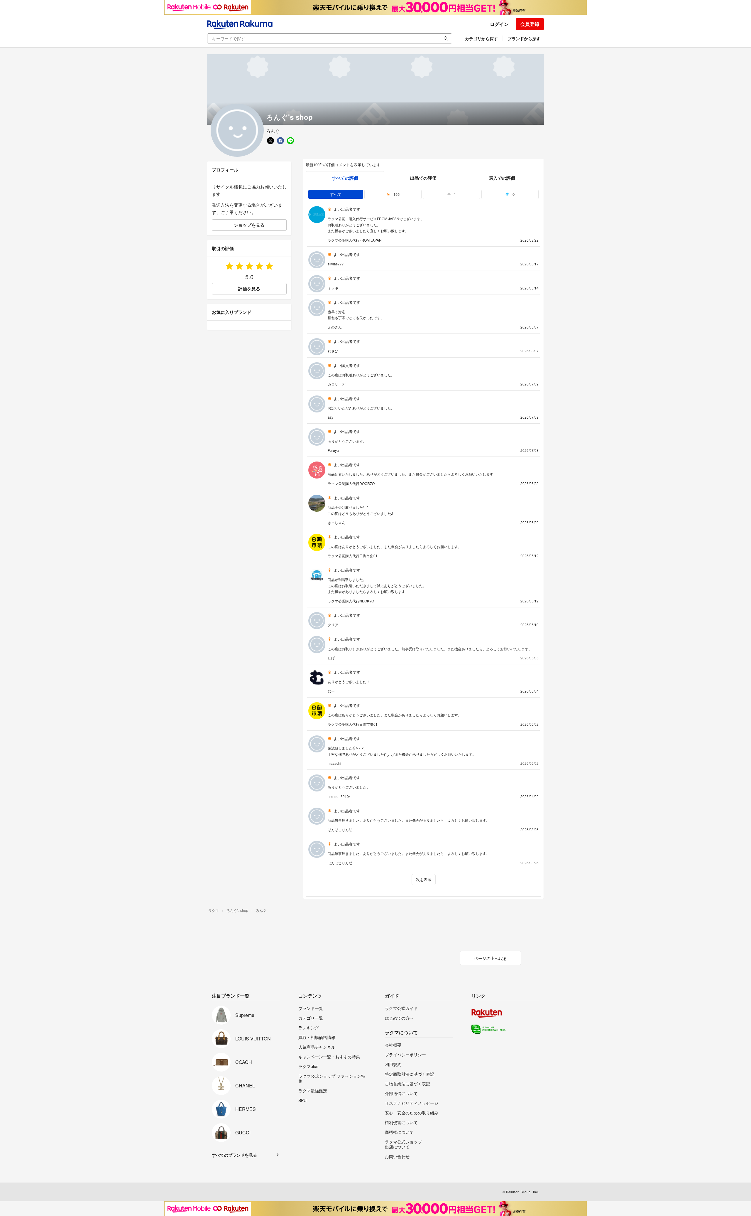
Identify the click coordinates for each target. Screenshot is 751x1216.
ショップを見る (249, 225)
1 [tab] (454, 194)
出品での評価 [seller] (423, 178)
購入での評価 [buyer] (502, 178)
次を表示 (423, 879)
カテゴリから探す (481, 38)
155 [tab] (396, 194)
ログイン (499, 24)
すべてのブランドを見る (234, 1155)
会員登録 (529, 24)
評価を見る (249, 288)
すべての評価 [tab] (345, 178)
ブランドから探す (524, 38)
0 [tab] (513, 194)
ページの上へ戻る (490, 958)
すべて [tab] (335, 194)
